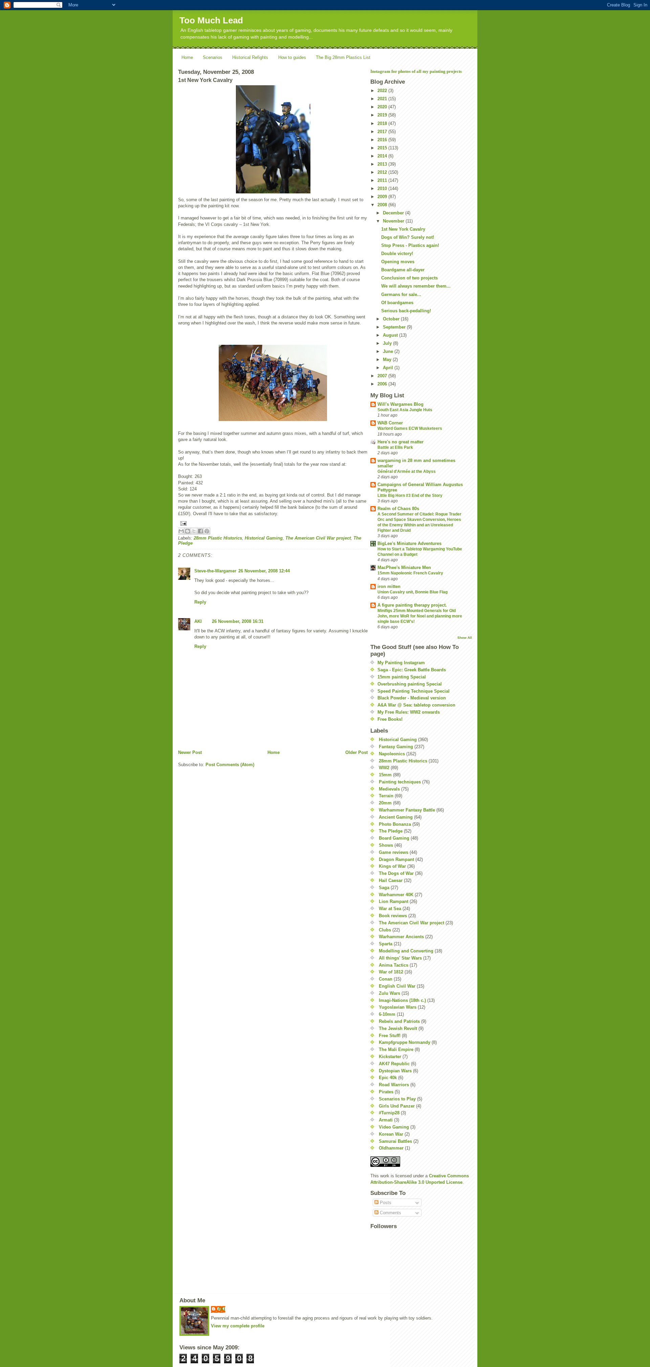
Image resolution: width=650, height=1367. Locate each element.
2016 (382, 139)
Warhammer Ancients (401, 936)
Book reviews (393, 915)
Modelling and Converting (406, 950)
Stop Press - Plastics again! (410, 245)
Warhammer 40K (396, 894)
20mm (385, 802)
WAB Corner (390, 422)
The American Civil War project (318, 538)
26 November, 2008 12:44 (264, 570)
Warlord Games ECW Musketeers (409, 428)
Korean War (391, 1134)
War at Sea (390, 908)
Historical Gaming (264, 538)
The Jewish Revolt (398, 1028)
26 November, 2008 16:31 (237, 621)
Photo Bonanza (395, 824)
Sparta (385, 943)
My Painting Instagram (401, 662)
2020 (382, 106)
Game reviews (393, 852)
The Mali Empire (396, 1049)
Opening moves (397, 261)
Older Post (356, 752)
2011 (382, 180)
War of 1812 (391, 971)
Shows (386, 845)
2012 (382, 172)
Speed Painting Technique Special (413, 691)
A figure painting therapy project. (412, 605)
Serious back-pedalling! (406, 310)
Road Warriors (394, 1084)
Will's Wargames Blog (400, 404)
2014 (382, 156)
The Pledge (391, 831)
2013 (382, 164)
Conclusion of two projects (409, 277)
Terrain (386, 795)
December (394, 212)
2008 (382, 204)
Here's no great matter (400, 441)
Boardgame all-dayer (403, 269)
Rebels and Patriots (399, 1021)
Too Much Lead (211, 20)
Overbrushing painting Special (409, 684)
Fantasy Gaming (396, 746)
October (392, 318)
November (394, 221)
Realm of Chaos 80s (398, 508)
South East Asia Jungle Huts (404, 409)
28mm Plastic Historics (218, 538)
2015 (382, 147)
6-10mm (387, 1014)
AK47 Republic (394, 1063)
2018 (382, 123)
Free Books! (390, 719)
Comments (389, 1212)
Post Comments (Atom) (229, 764)
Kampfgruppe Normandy (404, 1042)
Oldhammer (391, 1148)
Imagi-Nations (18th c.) (402, 1000)
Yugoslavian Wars (397, 1007)
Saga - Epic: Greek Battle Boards (411, 669)
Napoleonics (392, 753)
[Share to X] (194, 531)
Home (187, 57)
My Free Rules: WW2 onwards (408, 712)
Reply (200, 602)
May (388, 359)
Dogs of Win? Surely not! (407, 237)
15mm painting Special (401, 676)
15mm (385, 774)
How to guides (292, 57)
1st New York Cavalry (403, 229)
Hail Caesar (391, 880)
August (391, 335)
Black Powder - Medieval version (411, 697)
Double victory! (397, 253)
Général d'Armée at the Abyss (406, 471)
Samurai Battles (395, 1141)
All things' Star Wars (400, 958)
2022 (382, 90)
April (388, 367)
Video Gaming (394, 1127)
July (388, 343)
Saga (384, 887)
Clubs (385, 929)
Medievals (389, 789)
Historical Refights (250, 57)
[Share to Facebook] (200, 531)
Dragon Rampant (396, 859)
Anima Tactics (393, 965)
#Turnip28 (389, 1112)
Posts (384, 1202)
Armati (386, 1119)
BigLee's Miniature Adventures (409, 543)
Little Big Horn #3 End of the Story (409, 495)
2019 (382, 115)
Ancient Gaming (396, 817)
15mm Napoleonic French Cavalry (410, 573)
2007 (382, 375)
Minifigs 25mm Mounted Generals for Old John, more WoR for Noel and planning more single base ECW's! (419, 616)
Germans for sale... (401, 294)
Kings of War (392, 866)
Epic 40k (388, 1077)
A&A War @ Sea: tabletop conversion (416, 705)
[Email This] (181, 531)
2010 (382, 188)
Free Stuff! (389, 1035)
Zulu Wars (389, 993)
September (395, 327)
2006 (382, 383)
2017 (382, 131)
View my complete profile (237, 1325)
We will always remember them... (416, 286)
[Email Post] (273, 523)
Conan (385, 979)
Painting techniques (400, 781)
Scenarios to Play (397, 1098)
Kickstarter (390, 1056)
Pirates (386, 1091)
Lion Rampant (393, 901)
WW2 (384, 767)
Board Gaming (394, 838)
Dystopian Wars (395, 1070)
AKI (198, 621)
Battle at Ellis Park (395, 447)
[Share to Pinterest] (206, 531)
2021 (382, 98)
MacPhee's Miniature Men (404, 567)
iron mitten (388, 586)
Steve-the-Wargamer (215, 570)
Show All (464, 637)
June (388, 351)
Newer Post (190, 752)
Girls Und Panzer (397, 1106)
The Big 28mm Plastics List (343, 57)
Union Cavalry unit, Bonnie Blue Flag (412, 592)
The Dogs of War (396, 873)
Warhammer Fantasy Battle (407, 810)
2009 (382, 196)
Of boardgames (397, 302)
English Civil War (397, 986)
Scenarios (212, 57)
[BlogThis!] (187, 531)
